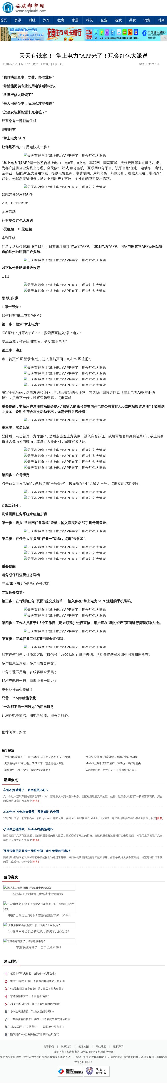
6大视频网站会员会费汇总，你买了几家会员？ (39, 931)
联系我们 (66, 1046)
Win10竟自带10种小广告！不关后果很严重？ (111, 769)
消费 (147, 20)
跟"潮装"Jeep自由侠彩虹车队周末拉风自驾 (34, 1034)
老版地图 (83, 1046)
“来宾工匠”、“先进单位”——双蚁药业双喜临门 (37, 1026)
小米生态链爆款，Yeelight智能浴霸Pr (28, 829)
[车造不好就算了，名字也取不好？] (24, 941)
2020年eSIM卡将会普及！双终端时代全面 (31, 811)
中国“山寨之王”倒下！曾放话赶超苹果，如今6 (39, 915)
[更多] (35, 800)
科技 (89, 20)
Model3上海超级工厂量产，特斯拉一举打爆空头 (113, 763)
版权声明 (118, 1046)
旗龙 (22, 732)
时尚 (161, 20)
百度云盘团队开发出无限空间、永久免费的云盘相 (36, 851)
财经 (32, 20)
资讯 (17, 20)
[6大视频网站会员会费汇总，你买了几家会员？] (31, 925)
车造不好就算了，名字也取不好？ (26, 790)
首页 (3, 20)
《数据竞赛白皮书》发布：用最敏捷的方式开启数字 (40, 1019)
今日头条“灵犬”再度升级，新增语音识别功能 (111, 756)
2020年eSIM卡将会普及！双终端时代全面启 (35, 1003)
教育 (60, 20)
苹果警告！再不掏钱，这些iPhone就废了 (27, 769)
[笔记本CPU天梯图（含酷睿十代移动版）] (28, 887)
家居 (75, 20)
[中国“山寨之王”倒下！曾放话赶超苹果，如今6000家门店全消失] (39, 909)
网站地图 (101, 1046)
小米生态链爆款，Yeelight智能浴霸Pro (32, 1011)
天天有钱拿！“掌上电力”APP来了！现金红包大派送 (34, 763)
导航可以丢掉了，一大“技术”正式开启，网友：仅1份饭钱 (37, 756)
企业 (103, 20)
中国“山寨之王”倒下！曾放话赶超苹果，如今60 (37, 981)
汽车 (46, 20)
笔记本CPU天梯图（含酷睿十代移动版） (39, 894)
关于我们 (48, 1046)
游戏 (118, 20)
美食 (132, 20)
